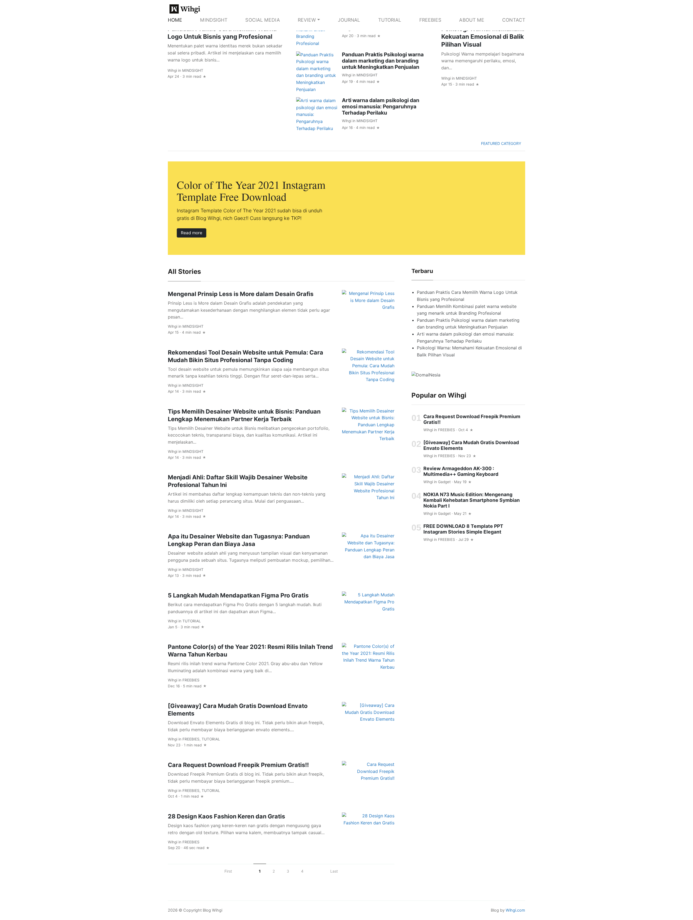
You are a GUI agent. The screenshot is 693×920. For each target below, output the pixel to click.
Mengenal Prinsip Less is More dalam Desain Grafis (240, 293)
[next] (316, 871)
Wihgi (172, 70)
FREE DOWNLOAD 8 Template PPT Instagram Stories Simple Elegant (463, 529)
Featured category (501, 143)
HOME (175, 20)
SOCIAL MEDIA (262, 20)
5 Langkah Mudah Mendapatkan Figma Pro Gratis (238, 595)
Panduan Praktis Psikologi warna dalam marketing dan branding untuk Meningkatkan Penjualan (383, 60)
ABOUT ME (471, 20)
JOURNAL (349, 20)
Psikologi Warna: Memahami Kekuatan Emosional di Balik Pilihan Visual (482, 36)
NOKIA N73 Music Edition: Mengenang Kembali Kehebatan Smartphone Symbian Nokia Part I (471, 499)
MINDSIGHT (213, 20)
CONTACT (513, 20)
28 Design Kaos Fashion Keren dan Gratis (226, 816)
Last (334, 871)
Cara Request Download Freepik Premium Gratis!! (238, 764)
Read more (191, 232)
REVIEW (307, 20)
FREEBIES (430, 20)
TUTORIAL (389, 20)
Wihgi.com (515, 910)
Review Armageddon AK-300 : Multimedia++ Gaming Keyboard (460, 471)
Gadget (444, 482)
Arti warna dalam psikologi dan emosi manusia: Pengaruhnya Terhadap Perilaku (380, 106)
